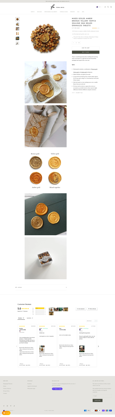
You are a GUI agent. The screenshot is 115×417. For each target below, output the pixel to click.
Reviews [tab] (20, 318)
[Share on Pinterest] (79, 92)
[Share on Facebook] (76, 92)
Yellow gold (76, 72)
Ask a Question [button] (81, 308)
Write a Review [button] (93, 308)
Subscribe (98, 400)
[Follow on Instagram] (7, 406)
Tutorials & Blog (64, 11)
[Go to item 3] (17, 29)
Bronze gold (94, 69)
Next (98, 345)
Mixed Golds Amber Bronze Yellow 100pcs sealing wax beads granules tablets (26, 349)
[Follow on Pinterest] (10, 406)
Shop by (33, 11)
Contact (5, 393)
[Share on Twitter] (78, 92)
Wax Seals (39, 11)
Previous (16, 345)
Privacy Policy (6, 391)
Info (83, 11)
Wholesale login (31, 388)
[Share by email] (81, 92)
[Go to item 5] (17, 38)
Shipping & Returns (7, 383)
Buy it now (85, 52)
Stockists (72, 11)
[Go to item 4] (17, 33)
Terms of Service (7, 388)
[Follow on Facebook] (4, 406)
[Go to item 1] (17, 19)
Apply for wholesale (32, 386)
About (4, 386)
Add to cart (86, 48)
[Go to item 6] (17, 43)
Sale (78, 11)
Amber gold (84, 72)
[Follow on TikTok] (14, 406)
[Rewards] (6, 413)
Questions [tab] (29, 318)
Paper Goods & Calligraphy (51, 11)
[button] (27, 365)
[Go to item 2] (17, 24)
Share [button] (22, 363)
